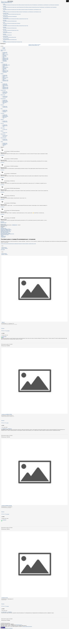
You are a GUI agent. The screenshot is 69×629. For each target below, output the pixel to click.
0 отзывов (7, 514)
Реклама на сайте (3, 224)
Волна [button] (4, 22)
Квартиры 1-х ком (36, 4)
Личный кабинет (7, 2)
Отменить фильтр (4, 247)
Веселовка (2, 104)
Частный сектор (14, 4)
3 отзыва (7, 606)
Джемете (2, 62)
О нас (11, 2)
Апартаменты (57, 4)
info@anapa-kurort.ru (4, 225)
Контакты (2, 328)
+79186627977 (9, 428)
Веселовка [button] (4, 20)
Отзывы (4, 48)
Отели (18, 4)
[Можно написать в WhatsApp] (1, 337)
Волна (2, 108)
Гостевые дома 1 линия (15, 7)
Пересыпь (2, 119)
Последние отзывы (3, 222)
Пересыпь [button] (4, 27)
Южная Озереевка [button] (6, 38)
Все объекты (5, 4)
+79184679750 (4, 428)
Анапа (2, 50)
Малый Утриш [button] (5, 15)
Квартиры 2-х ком (42, 4)
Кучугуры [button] (4, 29)
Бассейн (4, 47)
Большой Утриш (3, 90)
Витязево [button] (4, 8)
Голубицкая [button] (5, 24)
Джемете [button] (4, 6)
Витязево (2, 73)
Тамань (2, 141)
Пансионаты (53, 4)
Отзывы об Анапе (4, 1)
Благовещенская (3, 98)
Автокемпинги (14, 16)
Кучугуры (2, 123)
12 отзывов (7, 330)
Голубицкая (2, 113)
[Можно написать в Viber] (3, 337)
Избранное (3, 2)
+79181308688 (4, 336)
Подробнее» (2, 155)
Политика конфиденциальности (27, 626)
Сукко (1, 82)
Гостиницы (26, 4)
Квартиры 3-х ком (48, 4)
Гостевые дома (9, 4)
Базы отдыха (30, 4)
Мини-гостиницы (21, 4)
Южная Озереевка (3, 137)
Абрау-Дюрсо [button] (5, 31)
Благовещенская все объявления (13, 243)
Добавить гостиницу (10, 1)
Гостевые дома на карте (4, 243)
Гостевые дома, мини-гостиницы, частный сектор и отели (27, 243)
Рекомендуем (3, 43)
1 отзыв (7, 422)
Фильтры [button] (2, 249)
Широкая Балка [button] (5, 36)
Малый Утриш (3, 94)
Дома (33, 4)
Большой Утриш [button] (5, 13)
